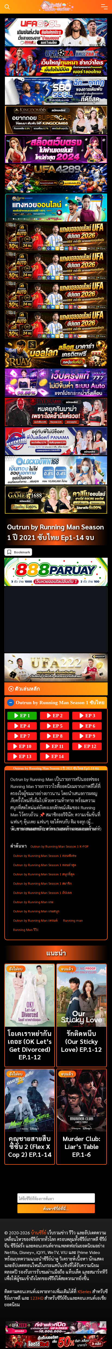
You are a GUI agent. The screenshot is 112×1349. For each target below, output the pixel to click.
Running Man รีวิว (25, 929)
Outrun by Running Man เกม (33, 902)
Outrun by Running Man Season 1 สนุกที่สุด (43, 874)
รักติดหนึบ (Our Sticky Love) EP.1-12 (81, 1041)
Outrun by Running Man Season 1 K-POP (59, 846)
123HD (36, 1298)
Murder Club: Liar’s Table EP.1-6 (81, 1146)
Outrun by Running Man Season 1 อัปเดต (42, 892)
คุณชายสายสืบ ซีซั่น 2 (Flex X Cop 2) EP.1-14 (29, 1146)
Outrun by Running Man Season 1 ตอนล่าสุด (44, 865)
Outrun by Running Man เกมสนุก (36, 911)
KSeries (84, 1291)
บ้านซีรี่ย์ (38, 1232)
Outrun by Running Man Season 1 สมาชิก (42, 883)
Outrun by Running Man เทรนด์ (35, 920)
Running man (73, 920)
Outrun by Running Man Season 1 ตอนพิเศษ (44, 855)
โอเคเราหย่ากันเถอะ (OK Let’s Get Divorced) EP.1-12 (30, 1045)
